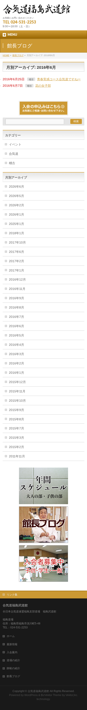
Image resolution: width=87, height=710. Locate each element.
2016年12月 (17, 279)
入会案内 (12, 652)
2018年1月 (16, 233)
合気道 (13, 153)
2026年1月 (16, 214)
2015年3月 (16, 437)
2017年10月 (17, 242)
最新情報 (12, 644)
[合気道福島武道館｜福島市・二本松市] (37, 9)
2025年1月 (16, 224)
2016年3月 (16, 354)
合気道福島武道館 (38, 691)
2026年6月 (16, 186)
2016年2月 (16, 363)
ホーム (11, 636)
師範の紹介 (13, 668)
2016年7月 (16, 317)
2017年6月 (16, 252)
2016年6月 (16, 326)
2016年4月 (16, 344)
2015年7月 (16, 428)
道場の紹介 (13, 660)
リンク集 (12, 594)
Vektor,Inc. (72, 695)
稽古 (31, 79)
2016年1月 (16, 372)
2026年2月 (16, 205)
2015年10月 (17, 400)
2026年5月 (16, 196)
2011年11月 (17, 456)
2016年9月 (16, 298)
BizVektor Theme (51, 695)
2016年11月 (17, 289)
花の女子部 (43, 85)
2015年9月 (16, 410)
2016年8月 (16, 307)
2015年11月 (17, 391)
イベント (15, 144)
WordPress (31, 695)
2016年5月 (16, 335)
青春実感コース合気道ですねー (59, 79)
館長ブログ (13, 676)
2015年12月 (17, 382)
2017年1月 (16, 270)
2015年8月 (16, 419)
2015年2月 (16, 447)
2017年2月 (16, 261)
